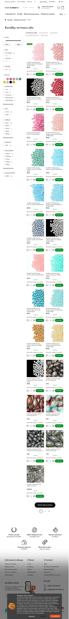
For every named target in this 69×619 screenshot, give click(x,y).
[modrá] (17, 78)
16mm (8, 131)
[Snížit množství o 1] (27, 74)
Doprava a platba (10, 1)
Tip (7, 61)
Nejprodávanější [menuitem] (32, 35)
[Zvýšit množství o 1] (34, 74)
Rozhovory (47, 572)
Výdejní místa (9, 567)
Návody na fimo (49, 569)
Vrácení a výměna (10, 572)
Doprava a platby (10, 564)
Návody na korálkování (51, 567)
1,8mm (8, 164)
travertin (9, 95)
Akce (8, 56)
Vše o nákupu (21, 1)
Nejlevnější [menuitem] (43, 33)
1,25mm (9, 162)
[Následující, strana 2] (45, 511)
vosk (8, 92)
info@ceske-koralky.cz (55, 589)
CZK (61, 1)
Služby (29, 569)
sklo (8, 145)
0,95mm (9, 156)
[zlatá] (13, 81)
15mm (8, 128)
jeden (8, 176)
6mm (8, 123)
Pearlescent (10, 98)
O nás (29, 564)
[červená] (10, 78)
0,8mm (9, 153)
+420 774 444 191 (47, 6)
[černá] (10, 81)
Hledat (39, 7)
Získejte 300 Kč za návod (52, 575)
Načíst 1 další (45, 505)
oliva (8, 112)
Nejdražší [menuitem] (54, 33)
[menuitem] (10, 14)
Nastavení (32, 616)
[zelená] (20, 78)
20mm (8, 134)
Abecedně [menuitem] (44, 35)
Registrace (43, 2)
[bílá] (4, 78)
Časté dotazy (9, 575)
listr (8, 89)
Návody (29, 1)
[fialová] (13, 78)
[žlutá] (4, 81)
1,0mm (8, 159)
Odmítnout (43, 616)
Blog (45, 564)
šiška (8, 114)
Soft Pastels (10, 100)
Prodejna (30, 567)
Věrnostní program (11, 569)
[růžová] (7, 78)
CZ (7, 69)
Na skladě (10, 53)
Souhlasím (56, 616)
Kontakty (30, 575)
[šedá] (7, 81)
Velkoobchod (31, 572)
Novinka (9, 58)
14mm (8, 126)
